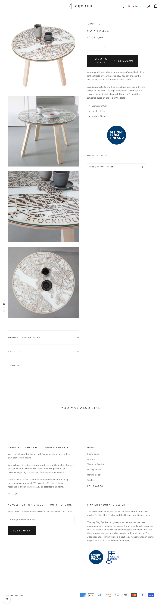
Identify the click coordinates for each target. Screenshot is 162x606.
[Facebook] (98, 155)
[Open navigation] (7, 6)
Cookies (91, 480)
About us (14, 351)
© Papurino (15, 595)
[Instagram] (16, 493)
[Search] (122, 6)
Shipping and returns (24, 337)
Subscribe (21, 530)
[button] (134, 6)
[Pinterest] (106, 155)
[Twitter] (102, 155)
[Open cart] (155, 6)
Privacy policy (94, 469)
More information (101, 167)
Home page (93, 453)
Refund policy (94, 474)
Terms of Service (95, 464)
